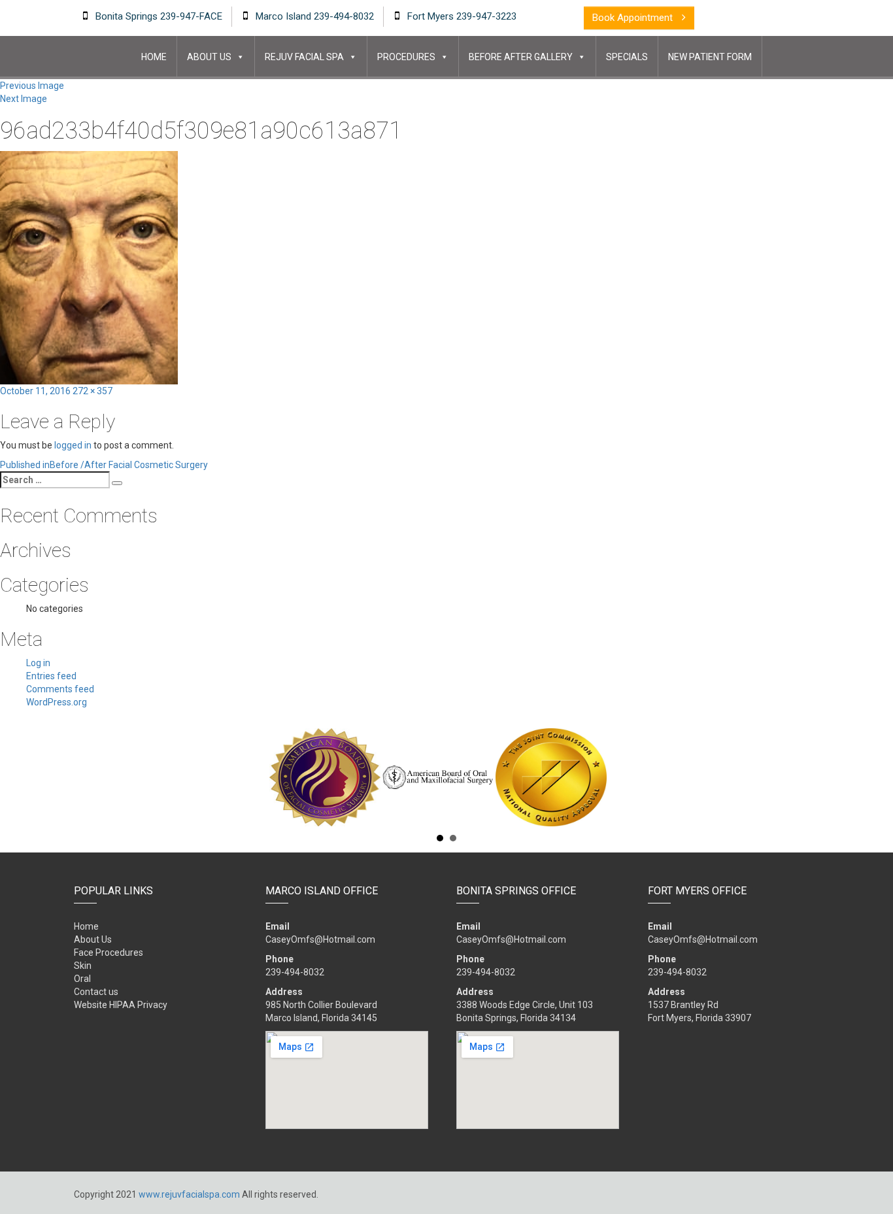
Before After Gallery (521, 57)
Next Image (23, 98)
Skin (83, 965)
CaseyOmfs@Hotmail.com (320, 939)
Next (811, 777)
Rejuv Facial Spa (304, 57)
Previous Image (32, 85)
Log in (38, 663)
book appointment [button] (633, 18)
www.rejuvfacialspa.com (189, 1194)
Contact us (96, 991)
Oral (82, 978)
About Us (209, 57)
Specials (627, 57)
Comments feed (60, 689)
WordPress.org (56, 702)
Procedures (406, 57)
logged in (73, 445)
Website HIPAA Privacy (120, 1005)
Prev (81, 777)
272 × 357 (92, 391)
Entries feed (51, 676)
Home (154, 57)
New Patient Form (710, 57)
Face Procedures (108, 952)
